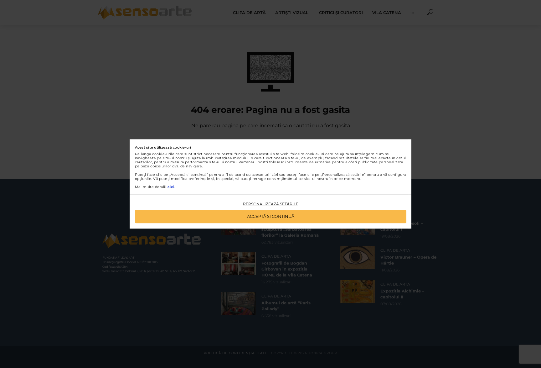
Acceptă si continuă (270, 216)
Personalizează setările (270, 204)
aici (170, 187)
